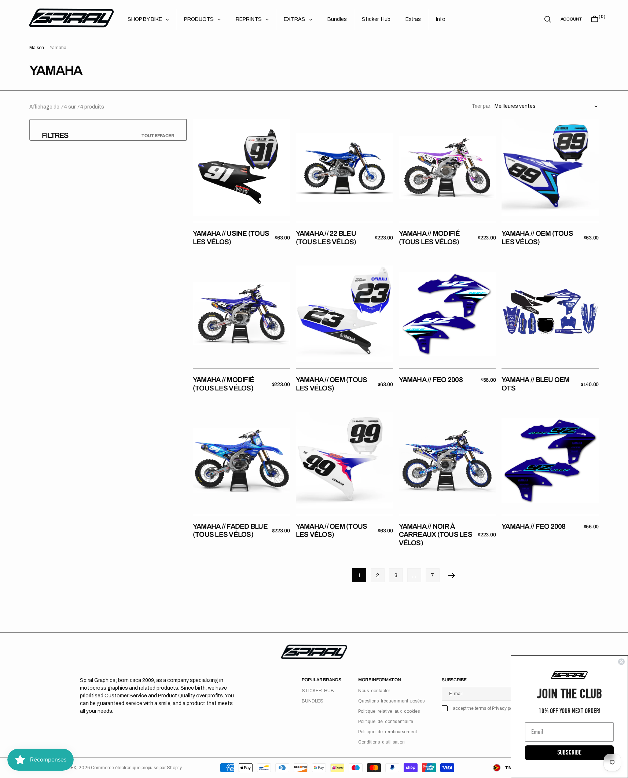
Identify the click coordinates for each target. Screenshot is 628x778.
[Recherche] (548, 19)
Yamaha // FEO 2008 (431, 380)
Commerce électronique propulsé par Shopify (136, 767)
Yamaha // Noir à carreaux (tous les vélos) (435, 534)
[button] (571, 19)
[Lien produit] (241, 167)
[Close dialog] (621, 661)
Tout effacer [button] (158, 135)
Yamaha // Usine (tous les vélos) (231, 238)
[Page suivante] (451, 575)
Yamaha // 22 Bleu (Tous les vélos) (326, 238)
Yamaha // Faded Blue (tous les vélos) (230, 530)
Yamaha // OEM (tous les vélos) (537, 238)
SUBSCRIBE (569, 752)
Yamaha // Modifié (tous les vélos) (429, 238)
